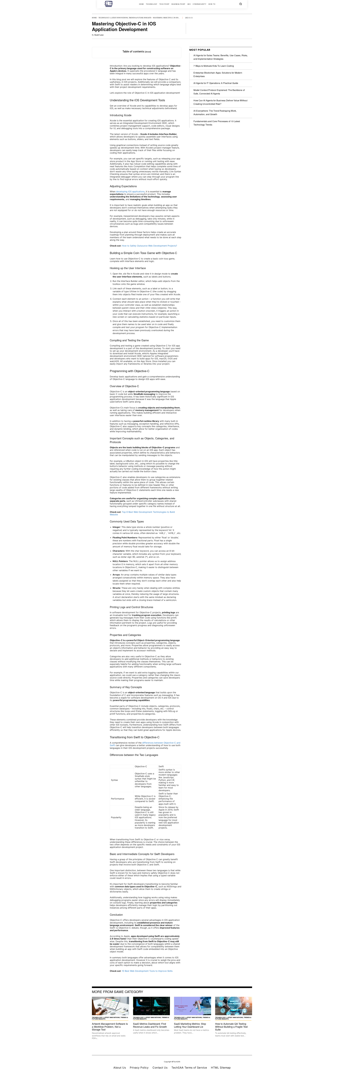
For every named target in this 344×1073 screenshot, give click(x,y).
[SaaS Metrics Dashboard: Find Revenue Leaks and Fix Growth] (151, 1006)
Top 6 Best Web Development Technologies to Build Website (142, 513)
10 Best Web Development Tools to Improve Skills (147, 971)
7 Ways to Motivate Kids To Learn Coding (214, 65)
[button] (240, 4)
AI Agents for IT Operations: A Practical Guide (216, 83)
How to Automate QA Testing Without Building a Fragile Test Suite (231, 1026)
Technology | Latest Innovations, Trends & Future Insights (124, 18)
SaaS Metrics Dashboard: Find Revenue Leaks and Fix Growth (150, 1025)
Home (94, 18)
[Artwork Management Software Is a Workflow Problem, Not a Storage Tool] (110, 1006)
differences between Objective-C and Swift (145, 744)
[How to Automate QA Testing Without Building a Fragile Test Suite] (233, 1006)
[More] (249, 28)
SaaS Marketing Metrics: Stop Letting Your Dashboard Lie (190, 1025)
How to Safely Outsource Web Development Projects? (149, 245)
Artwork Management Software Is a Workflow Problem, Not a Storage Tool (110, 1026)
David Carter (99, 35)
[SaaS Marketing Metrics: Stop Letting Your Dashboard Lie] (192, 1006)
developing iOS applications (130, 191)
